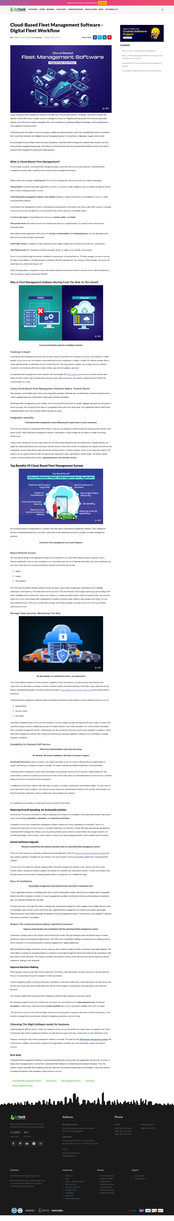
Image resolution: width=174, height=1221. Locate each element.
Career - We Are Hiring (73, 1181)
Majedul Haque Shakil (22, 37)
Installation (91, 9)
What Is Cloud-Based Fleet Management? (139, 51)
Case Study (61, 9)
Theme (42, 9)
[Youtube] (41, 1144)
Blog (65, 1178)
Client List (68, 1195)
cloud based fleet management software (26, 1081)
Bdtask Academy (105, 1184)
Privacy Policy (69, 1190)
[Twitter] (34, 1144)
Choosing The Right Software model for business (141, 71)
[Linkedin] (27, 1144)
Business (50, 9)
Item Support (138, 1178)
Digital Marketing (105, 1193)
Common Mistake (75, 9)
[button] (162, 9)
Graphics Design (105, 1178)
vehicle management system (22, 1086)
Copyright (68, 1193)
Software (33, 9)
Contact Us (138, 1175)
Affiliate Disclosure (71, 1198)
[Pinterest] (20, 1144)
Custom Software (105, 1175)
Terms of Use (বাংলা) (71, 1187)
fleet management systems (71, 1081)
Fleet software (51, 1081)
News (101, 9)
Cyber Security (104, 1187)
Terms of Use (69, 1184)
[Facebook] (13, 1144)
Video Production (105, 1190)
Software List (111, 9)
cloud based (89, 1081)
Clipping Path (104, 1181)
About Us (67, 1175)
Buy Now (102, 3)
